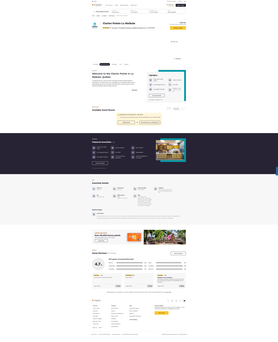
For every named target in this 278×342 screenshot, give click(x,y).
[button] (277, 171)
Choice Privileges (97, 318)
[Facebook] (168, 301)
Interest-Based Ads (116, 334)
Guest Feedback (133, 310)
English (95, 1)
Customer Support (134, 308)
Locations (180, 1)
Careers (113, 310)
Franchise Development (117, 313)
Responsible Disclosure (135, 316)
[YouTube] (184, 301)
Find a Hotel (96, 308)
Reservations (96, 313)
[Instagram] (172, 301)
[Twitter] (180, 301)
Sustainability (114, 326)
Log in (100, 327)
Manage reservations (171, 1)
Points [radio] (182, 108)
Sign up (95, 327)
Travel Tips (95, 323)
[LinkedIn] (176, 301)
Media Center (114, 316)
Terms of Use (94, 334)
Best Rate (95, 316)
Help (185, 1)
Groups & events (124, 5)
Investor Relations (115, 323)
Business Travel (97, 321)
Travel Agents (114, 321)
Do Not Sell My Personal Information (130, 334)
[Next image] (181, 150)
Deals (116, 5)
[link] (101, 240)
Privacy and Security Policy (104, 334)
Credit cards (134, 5)
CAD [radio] (176, 108)
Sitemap (131, 313)
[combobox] (109, 5)
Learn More (168, 292)
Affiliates (113, 318)
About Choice (114, 308)
